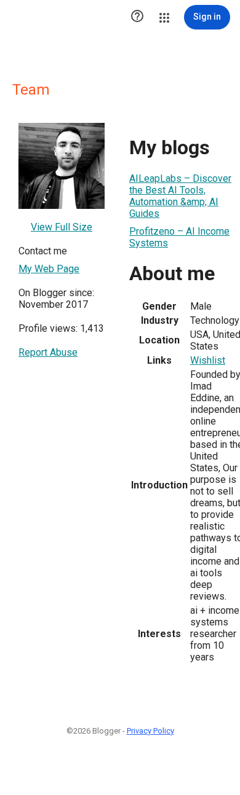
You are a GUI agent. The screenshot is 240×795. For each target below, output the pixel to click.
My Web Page (48, 269)
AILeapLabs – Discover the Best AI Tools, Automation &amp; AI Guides (180, 196)
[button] (137, 17)
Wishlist (207, 360)
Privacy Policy (150, 730)
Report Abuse (48, 352)
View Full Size (61, 227)
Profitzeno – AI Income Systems (179, 237)
